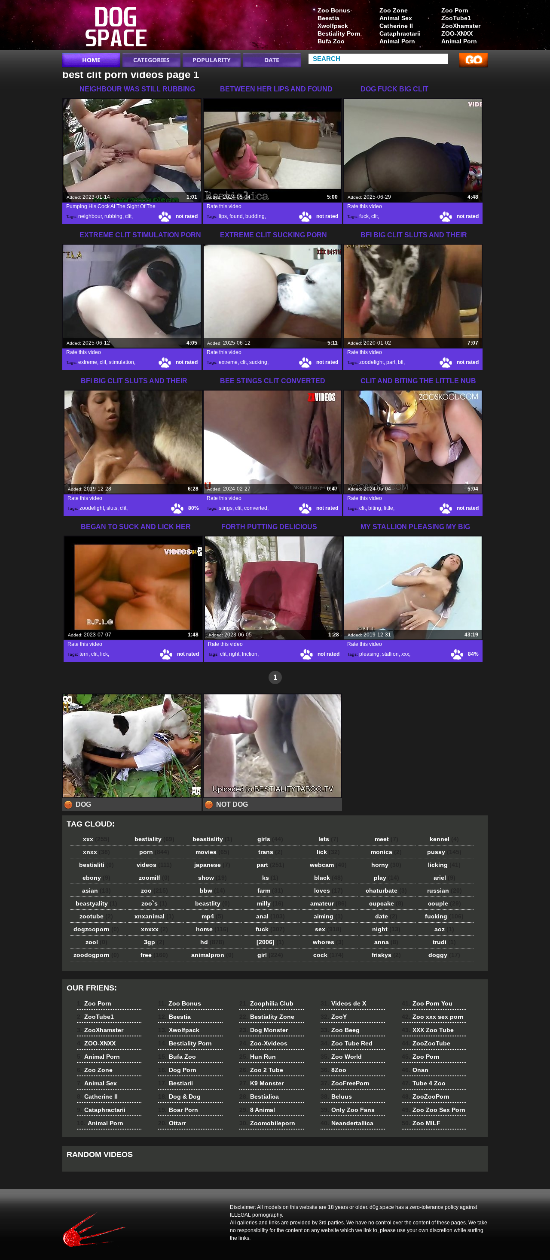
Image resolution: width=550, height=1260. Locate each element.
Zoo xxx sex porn (433, 1016)
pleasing (369, 654)
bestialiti (96, 864)
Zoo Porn (454, 10)
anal (270, 916)
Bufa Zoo (331, 41)
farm (270, 890)
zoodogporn (96, 954)
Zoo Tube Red (347, 1043)
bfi (400, 362)
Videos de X (343, 1003)
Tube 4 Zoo (424, 1083)
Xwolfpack (333, 25)
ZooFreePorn (345, 1083)
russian (444, 890)
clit (128, 216)
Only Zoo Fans (348, 1109)
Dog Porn (177, 1069)
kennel (444, 839)
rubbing (113, 216)
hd (212, 942)
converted (255, 508)
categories (151, 60)
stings (225, 508)
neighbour (90, 216)
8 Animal (257, 1109)
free (154, 954)
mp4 (212, 916)
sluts (112, 508)
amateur (328, 903)
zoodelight (371, 362)
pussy (444, 851)
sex (328, 929)
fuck (364, 216)
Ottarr (172, 1123)
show (212, 877)
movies (212, 851)
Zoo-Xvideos (263, 1043)
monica (386, 851)
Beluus (336, 1096)
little (388, 508)
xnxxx (154, 929)
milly (270, 903)
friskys (386, 954)
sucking (258, 362)
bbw (212, 890)
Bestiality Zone (266, 1016)
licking (444, 864)
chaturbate (386, 890)
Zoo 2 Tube (261, 1069)
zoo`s (154, 903)
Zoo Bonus (334, 10)
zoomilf (154, 877)
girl (270, 954)
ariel (444, 877)
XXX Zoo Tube (428, 1030)
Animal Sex (395, 18)
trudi (444, 942)
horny (386, 864)
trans (270, 851)
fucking (444, 916)
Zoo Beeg (340, 1030)
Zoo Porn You (427, 1003)
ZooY (334, 1016)
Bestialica (259, 1096)
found (236, 216)
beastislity (212, 839)
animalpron (212, 954)
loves (328, 890)
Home (91, 60)
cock (328, 954)
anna (386, 942)
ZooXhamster (460, 25)
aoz (444, 929)
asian (96, 890)
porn (154, 851)
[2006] (270, 942)
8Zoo (333, 1069)
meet (386, 839)
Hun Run (257, 1056)
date (386, 916)
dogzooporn (96, 929)
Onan (415, 1069)
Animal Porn (459, 41)
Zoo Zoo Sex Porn (433, 1109)
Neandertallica (347, 1123)
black (328, 877)
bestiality (154, 839)
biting (374, 508)
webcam (328, 864)
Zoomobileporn (267, 1123)
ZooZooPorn (425, 1096)
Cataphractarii (400, 33)
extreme (87, 362)
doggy (444, 954)
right (234, 654)
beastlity (212, 903)
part (390, 362)
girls (270, 839)
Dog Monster (263, 1030)
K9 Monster (261, 1083)
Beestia (328, 18)
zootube (96, 916)
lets (328, 839)
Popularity (211, 60)
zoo (154, 890)
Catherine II (396, 25)
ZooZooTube (426, 1043)
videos (154, 864)
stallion (390, 654)
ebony (96, 877)
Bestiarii (175, 1083)
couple (444, 903)
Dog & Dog (179, 1096)
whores (328, 942)
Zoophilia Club (266, 1003)
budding (255, 216)
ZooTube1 (456, 18)
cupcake (386, 903)
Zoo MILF (421, 1123)
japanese (212, 864)
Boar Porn (178, 1109)
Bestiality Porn (339, 33)
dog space (116, 27)
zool (96, 942)
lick (104, 654)
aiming (328, 916)
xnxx (96, 851)
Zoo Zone (393, 10)
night (386, 929)
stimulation (121, 362)
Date (271, 60)
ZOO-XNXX (457, 33)
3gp (154, 942)
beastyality (96, 903)
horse (212, 929)
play (386, 877)
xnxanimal (154, 916)
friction (249, 654)
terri (84, 654)
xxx (405, 654)
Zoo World (341, 1056)
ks (270, 877)
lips (223, 216)
